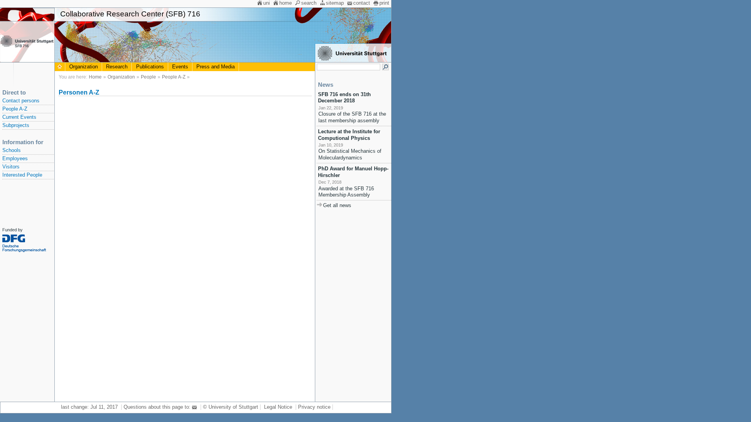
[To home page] (60, 67)
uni (266, 3)
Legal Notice (278, 407)
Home (95, 77)
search (308, 3)
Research (117, 67)
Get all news (337, 205)
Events (180, 67)
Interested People (22, 175)
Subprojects (15, 125)
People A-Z (14, 109)
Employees (15, 158)
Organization (83, 67)
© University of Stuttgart (230, 407)
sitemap (335, 3)
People (148, 77)
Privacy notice (314, 407)
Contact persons (21, 101)
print (384, 3)
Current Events (19, 117)
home (285, 3)
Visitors (11, 167)
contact (361, 3)
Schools (11, 150)
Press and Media (215, 67)
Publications (150, 67)
